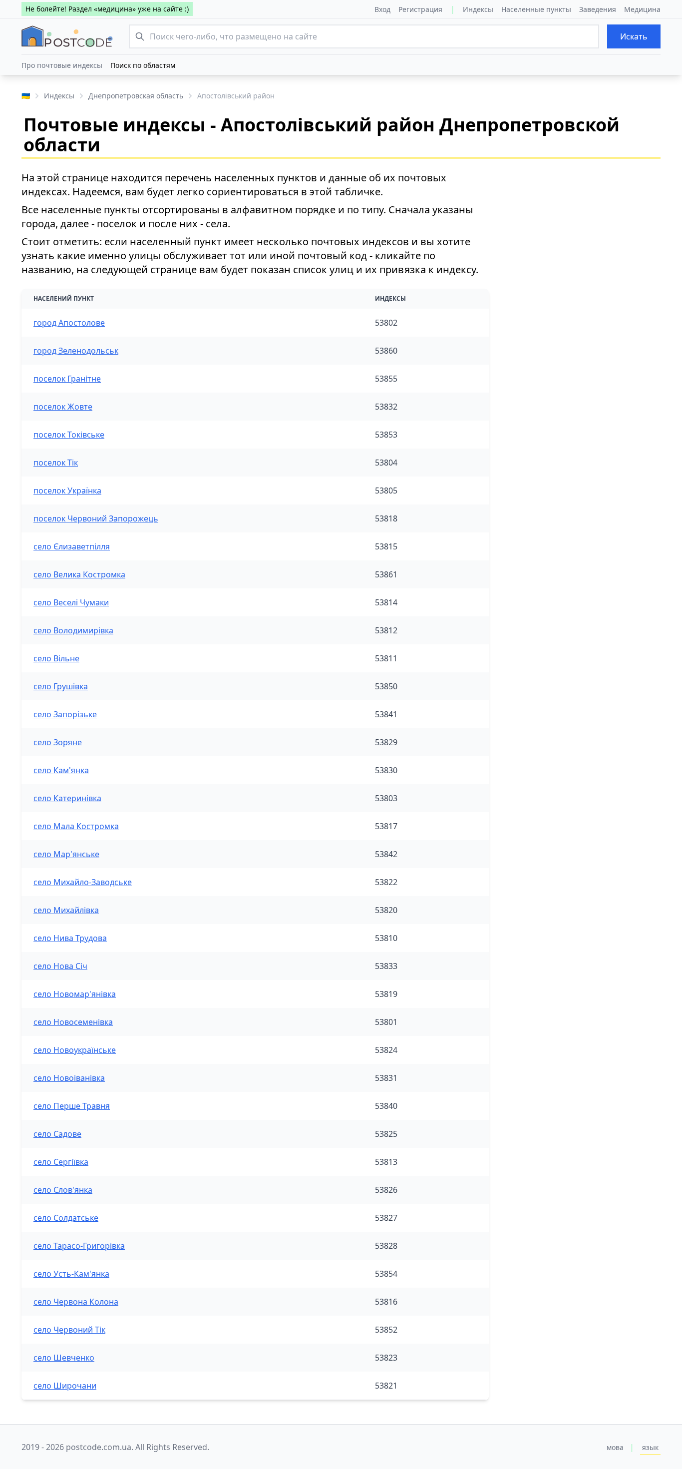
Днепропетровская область (135, 95)
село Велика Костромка (79, 574)
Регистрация (420, 9)
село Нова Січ (60, 966)
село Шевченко (63, 1357)
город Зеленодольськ (75, 350)
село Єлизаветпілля (71, 546)
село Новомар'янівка (74, 993)
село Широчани (64, 1385)
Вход (382, 9)
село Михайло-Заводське (82, 882)
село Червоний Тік (69, 1329)
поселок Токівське (68, 434)
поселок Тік (55, 462)
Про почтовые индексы (61, 65)
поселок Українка (67, 490)
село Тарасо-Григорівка (79, 1245)
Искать (634, 36)
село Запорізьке (65, 714)
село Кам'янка (61, 770)
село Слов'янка (62, 1189)
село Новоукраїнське (74, 1049)
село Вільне (56, 658)
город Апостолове (69, 322)
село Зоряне (57, 742)
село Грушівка (60, 686)
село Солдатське (65, 1217)
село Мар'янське (66, 854)
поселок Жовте (62, 406)
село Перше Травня (71, 1105)
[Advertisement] (583, 233)
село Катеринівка (67, 798)
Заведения (597, 9)
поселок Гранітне (67, 378)
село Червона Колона (75, 1301)
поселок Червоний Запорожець (95, 518)
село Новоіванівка (69, 1077)
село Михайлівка (66, 910)
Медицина (642, 9)
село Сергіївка (60, 1161)
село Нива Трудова (70, 938)
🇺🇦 (25, 95)
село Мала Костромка (76, 826)
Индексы (478, 9)
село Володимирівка (73, 630)
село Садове (57, 1133)
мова (615, 1447)
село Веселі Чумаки (71, 602)
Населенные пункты (536, 9)
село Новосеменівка (73, 1021)
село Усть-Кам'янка (71, 1273)
